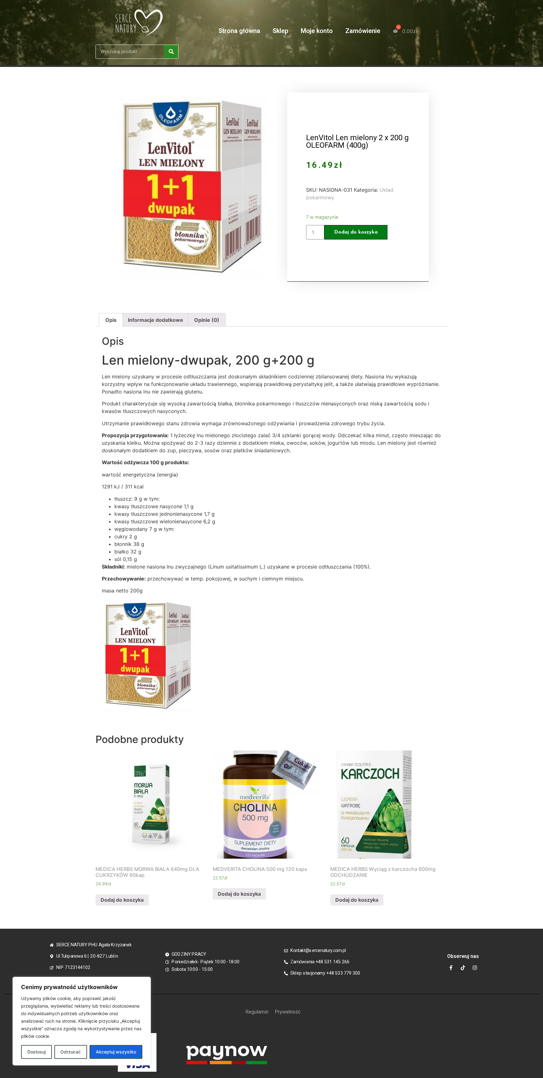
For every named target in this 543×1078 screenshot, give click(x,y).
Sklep (280, 31)
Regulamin (256, 1012)
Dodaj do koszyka (356, 232)
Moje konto (317, 31)
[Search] (171, 51)
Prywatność (287, 1012)
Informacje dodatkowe (155, 320)
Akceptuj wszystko (116, 1051)
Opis (111, 320)
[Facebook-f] (450, 967)
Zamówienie (362, 31)
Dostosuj (36, 1051)
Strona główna (239, 31)
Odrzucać (70, 1051)
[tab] (111, 320)
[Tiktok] (462, 967)
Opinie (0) (206, 320)
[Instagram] (474, 967)
